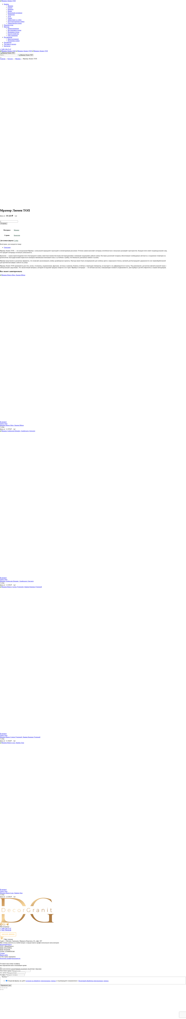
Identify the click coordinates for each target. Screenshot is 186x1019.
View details (4, 206)
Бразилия (17, 235)
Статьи (2, 953)
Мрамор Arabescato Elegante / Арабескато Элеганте (17, 581)
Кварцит (10, 9)
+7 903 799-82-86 (5, 930)
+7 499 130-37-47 (5, 49)
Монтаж (6, 27)
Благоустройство (13, 34)
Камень (6, 4)
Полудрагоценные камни (16, 21)
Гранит (10, 7)
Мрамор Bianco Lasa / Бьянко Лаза (11, 893)
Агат (9, 16)
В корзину (4, 223)
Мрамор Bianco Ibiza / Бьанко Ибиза (12, 425)
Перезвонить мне (6, 985)
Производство (8, 25)
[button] (3, 422)
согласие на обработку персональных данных (41, 981)
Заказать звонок (8, 934)
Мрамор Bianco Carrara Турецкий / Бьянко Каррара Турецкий (20, 737)
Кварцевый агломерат (15, 13)
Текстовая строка (6, 971)
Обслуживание (13, 35)
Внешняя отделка (13, 32)
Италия (5, 63)
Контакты (7, 46)
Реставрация (8, 37)
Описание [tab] (7, 247)
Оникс (10, 18)
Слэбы (16, 240)
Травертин (11, 14)
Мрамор (10, 6)
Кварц (10, 11)
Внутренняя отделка (14, 30)
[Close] (1, 967)
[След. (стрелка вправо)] (2, 989)
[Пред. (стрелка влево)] (1, 989)
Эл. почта (4, 973)
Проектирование (13, 28)
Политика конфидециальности (10, 958)
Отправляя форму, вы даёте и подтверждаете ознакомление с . (58, 981)
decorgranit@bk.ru (6, 944)
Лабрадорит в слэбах (15, 20)
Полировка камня (13, 41)
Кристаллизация (13, 39)
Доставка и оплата (10, 44)
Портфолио (7, 42)
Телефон (3, 975)
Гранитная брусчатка (15, 23)
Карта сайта (4, 955)
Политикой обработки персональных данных (93, 981)
